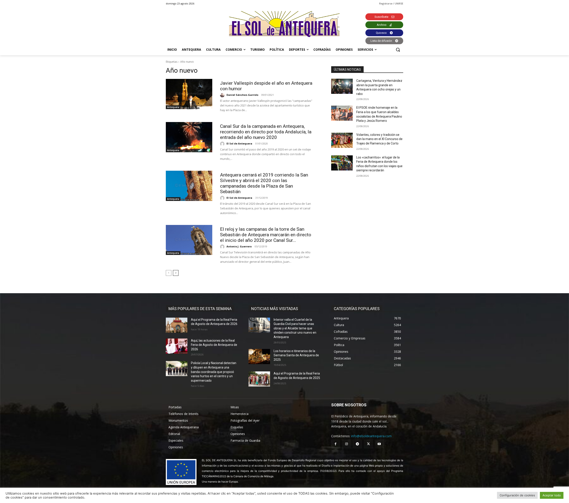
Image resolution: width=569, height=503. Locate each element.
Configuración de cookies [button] (517, 495)
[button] (398, 49)
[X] (368, 444)
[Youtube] (379, 444)
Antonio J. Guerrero (239, 246)
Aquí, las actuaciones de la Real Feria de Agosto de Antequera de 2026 (214, 345)
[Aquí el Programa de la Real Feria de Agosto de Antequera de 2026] (176, 325)
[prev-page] (168, 273)
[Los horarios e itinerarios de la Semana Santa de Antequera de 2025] (259, 356)
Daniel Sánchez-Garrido (242, 94)
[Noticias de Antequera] (284, 24)
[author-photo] (223, 95)
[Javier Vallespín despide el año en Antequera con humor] (189, 94)
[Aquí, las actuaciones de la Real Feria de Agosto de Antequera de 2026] (176, 346)
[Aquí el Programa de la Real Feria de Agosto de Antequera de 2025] (259, 379)
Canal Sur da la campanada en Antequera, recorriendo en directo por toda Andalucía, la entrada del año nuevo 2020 (265, 132)
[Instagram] (346, 444)
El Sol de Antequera (239, 143)
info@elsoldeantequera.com (371, 436)
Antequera (173, 107)
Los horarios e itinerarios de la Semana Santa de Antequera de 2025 (296, 355)
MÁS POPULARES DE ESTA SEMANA (200, 308)
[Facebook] (335, 444)
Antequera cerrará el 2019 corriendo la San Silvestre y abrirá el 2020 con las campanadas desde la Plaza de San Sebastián (264, 183)
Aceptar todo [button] (552, 495)
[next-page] (175, 273)
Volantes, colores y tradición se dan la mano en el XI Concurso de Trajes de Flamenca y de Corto (379, 139)
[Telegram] (357, 444)
